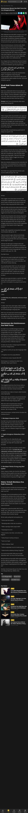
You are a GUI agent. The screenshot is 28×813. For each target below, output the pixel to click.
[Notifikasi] (26, 1)
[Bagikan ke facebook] (19, 13)
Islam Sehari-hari (7, 5)
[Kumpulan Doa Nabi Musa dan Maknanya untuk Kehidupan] (5, 606)
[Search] (21, 2)
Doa (12, 5)
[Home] (4, 2)
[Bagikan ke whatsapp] (24, 13)
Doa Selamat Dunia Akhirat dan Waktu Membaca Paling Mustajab (18, 623)
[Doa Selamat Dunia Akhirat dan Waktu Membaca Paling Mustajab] (5, 622)
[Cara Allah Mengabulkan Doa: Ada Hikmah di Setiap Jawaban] (5, 591)
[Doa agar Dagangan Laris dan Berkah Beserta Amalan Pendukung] (5, 599)
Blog (2, 5)
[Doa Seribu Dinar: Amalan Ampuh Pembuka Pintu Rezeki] (5, 614)
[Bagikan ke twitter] (21, 13)
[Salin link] (26, 13)
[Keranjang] (24, 1)
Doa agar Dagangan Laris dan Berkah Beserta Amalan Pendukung (18, 600)
